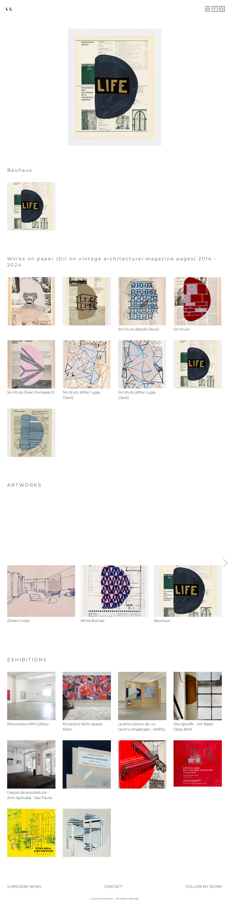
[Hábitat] (31, 833)
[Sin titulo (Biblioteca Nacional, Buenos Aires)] (31, 301)
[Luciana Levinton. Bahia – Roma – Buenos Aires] (87, 833)
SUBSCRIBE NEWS (24, 887)
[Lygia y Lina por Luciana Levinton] (198, 764)
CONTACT (113, 887)
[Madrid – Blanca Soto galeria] (87, 764)
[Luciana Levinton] (9, 8)
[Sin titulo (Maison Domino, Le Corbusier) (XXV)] (87, 301)
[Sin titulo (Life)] (31, 206)
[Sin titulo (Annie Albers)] (31, 433)
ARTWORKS (55, 9)
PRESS (146, 9)
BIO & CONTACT (177, 9)
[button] (3, 562)
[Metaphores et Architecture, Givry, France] (142, 764)
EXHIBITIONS (89, 9)
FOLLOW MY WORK (204, 887)
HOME (30, 9)
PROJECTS (122, 9)
